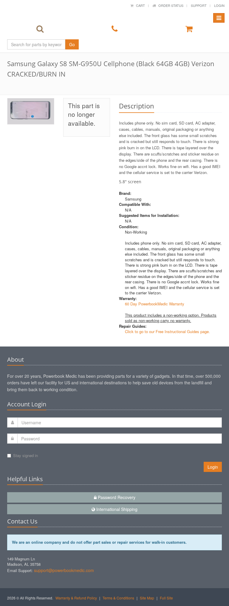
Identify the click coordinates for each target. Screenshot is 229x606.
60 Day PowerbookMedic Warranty (154, 304)
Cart (139, 5)
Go (72, 44)
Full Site (166, 597)
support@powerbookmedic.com (64, 570)
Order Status (169, 5)
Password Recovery (116, 497)
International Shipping (116, 509)
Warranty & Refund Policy (76, 597)
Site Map (147, 597)
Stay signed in (25, 455)
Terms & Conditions (118, 597)
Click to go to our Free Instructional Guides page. (167, 331)
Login (219, 5)
